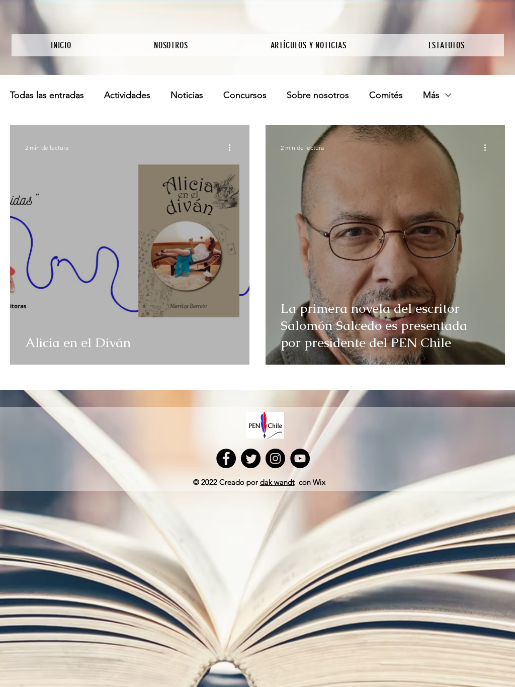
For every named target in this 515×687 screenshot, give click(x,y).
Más (431, 95)
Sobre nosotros (318, 95)
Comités (386, 95)
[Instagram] (275, 458)
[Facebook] (226, 458)
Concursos (245, 95)
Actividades (127, 95)
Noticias (186, 95)
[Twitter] (251, 458)
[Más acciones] (233, 147)
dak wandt (277, 482)
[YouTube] (300, 458)
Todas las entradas (47, 95)
